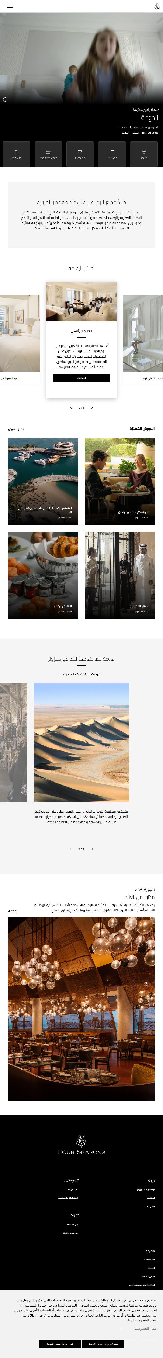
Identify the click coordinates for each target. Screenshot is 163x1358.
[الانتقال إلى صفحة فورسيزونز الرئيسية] (157, 6)
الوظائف (151, 1198)
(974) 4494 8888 (150, 133)
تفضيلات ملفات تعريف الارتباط (103, 1344)
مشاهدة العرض (141, 517)
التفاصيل (81, 378)
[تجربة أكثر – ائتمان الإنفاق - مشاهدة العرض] (120, 482)
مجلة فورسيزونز (70, 1233)
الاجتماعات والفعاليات (68, 1198)
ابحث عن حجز (72, 1189)
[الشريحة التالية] (71, 408)
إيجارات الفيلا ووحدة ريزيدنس (141, 1285)
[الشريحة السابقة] (92, 408)
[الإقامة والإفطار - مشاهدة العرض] (43, 575)
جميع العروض (16, 429)
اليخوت (151, 1268)
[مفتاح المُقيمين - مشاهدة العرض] (120, 575)
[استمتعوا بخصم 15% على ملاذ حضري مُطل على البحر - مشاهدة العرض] (43, 482)
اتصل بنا (125, 133)
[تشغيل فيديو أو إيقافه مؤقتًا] (5, 99)
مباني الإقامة (148, 1277)
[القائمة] (10, 6)
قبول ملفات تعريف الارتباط (60, 1344)
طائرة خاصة (149, 1260)
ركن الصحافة (72, 1224)
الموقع (135, 133)
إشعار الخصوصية (146, 1329)
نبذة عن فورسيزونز (146, 1189)
